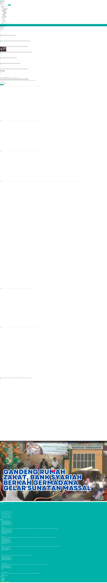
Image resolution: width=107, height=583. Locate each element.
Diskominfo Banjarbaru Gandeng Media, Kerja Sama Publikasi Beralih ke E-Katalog (10, 63)
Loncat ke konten (2, 0)
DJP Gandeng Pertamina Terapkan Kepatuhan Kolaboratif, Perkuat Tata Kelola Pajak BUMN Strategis (61, 25)
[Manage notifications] (2, 581)
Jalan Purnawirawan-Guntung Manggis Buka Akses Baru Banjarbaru (8, 35)
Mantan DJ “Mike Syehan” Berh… (6, 513)
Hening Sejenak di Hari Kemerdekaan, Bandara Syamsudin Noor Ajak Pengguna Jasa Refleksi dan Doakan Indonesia (14, 68)
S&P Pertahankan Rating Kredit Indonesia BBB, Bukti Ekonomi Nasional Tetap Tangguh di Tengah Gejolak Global (35, 25)
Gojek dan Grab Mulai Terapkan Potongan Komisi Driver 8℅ (80, 25)
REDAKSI (3, 574)
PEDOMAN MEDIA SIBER (4, 575)
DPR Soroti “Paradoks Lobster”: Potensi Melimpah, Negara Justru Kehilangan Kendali (10, 25)
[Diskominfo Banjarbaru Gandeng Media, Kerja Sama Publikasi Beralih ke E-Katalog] (3, 62)
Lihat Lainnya (2, 84)
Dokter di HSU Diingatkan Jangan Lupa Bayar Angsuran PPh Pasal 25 (8, 57)
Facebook (3, 578)
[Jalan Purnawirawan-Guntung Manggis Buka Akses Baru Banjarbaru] (3, 34)
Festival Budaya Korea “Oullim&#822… (6, 516)
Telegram (3, 580)
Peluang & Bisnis (2, 77)
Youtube (3, 579)
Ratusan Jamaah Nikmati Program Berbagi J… (7, 511)
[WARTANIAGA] (2, 3)
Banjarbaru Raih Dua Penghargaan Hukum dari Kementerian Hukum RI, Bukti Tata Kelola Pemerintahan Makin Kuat (14, 46)
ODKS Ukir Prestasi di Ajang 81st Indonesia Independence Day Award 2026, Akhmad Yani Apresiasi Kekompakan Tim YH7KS (15, 40)
